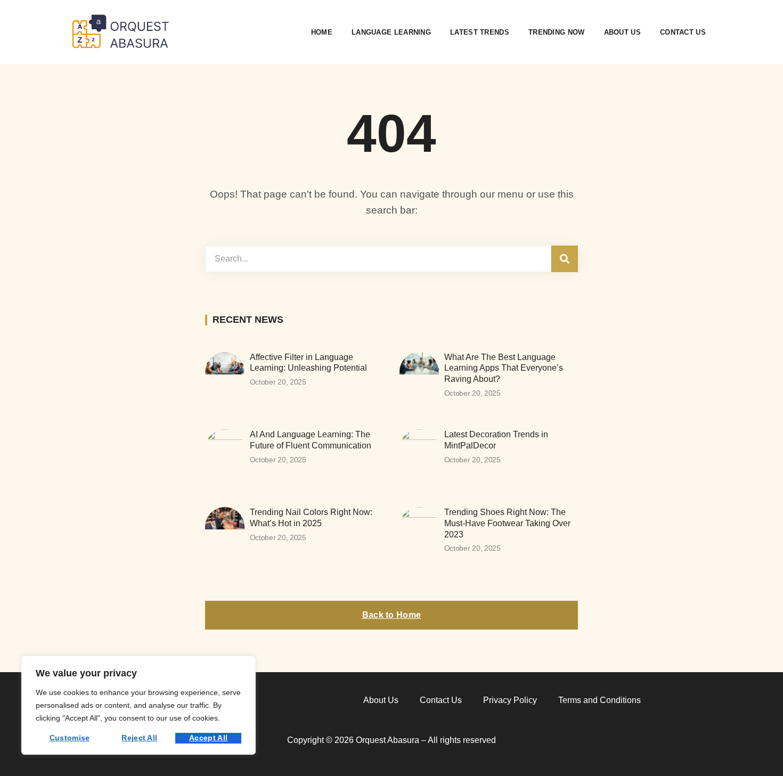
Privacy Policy (510, 700)
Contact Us (683, 32)
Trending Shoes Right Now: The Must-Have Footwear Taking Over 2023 (507, 523)
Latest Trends (479, 32)
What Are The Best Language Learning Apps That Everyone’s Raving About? (503, 368)
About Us (622, 32)
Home (321, 32)
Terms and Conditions (599, 700)
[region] (138, 705)
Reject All (139, 737)
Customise (70, 737)
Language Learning (391, 32)
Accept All (208, 737)
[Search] (564, 259)
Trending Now (556, 32)
